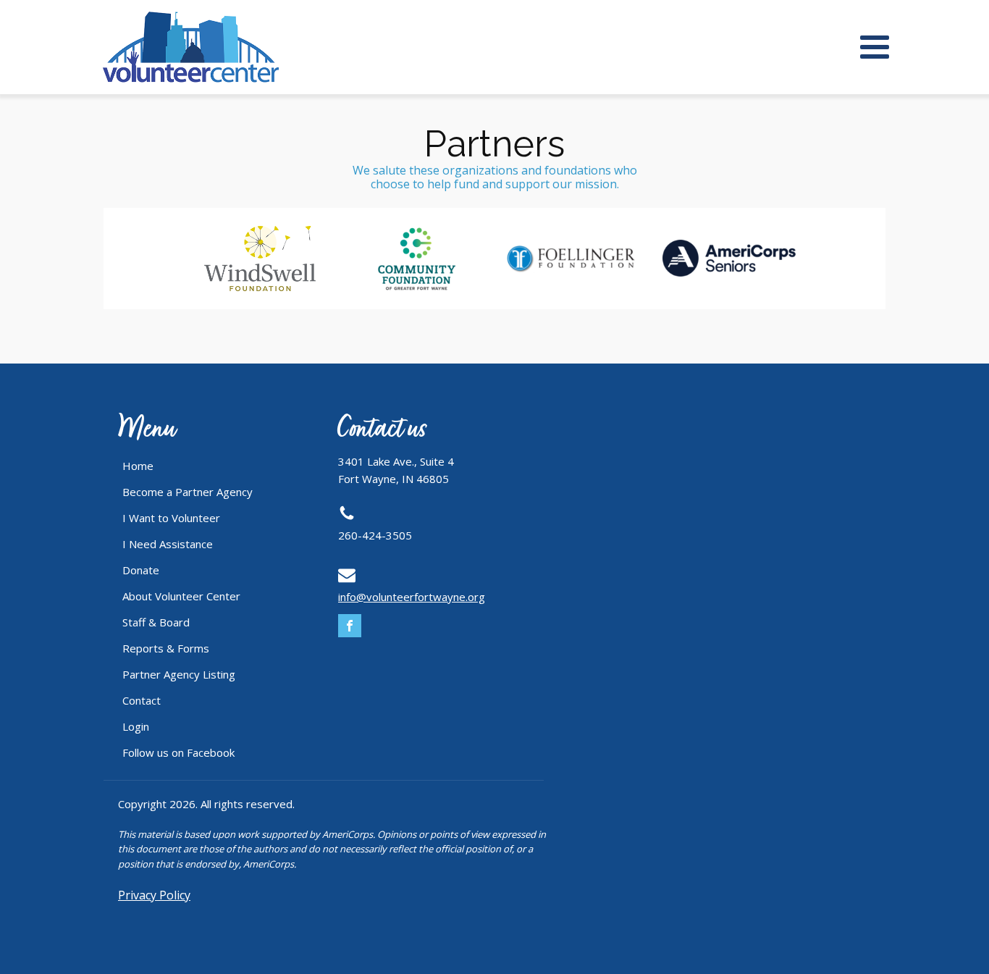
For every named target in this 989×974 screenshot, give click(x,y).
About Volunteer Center (181, 596)
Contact (141, 700)
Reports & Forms (165, 648)
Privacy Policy (154, 895)
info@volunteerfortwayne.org (411, 596)
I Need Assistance (167, 544)
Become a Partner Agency (187, 491)
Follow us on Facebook (178, 752)
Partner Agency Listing (178, 674)
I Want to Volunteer (171, 518)
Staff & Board (156, 622)
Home (137, 465)
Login (135, 726)
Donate (140, 570)
